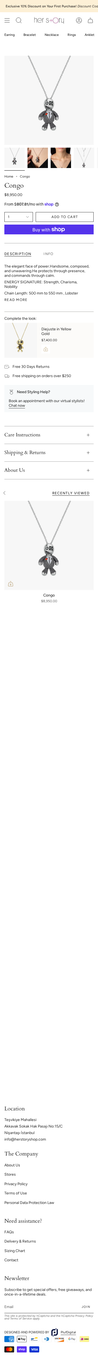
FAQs (9, 1232)
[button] (19, 20)
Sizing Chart (14, 1251)
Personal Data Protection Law (29, 1202)
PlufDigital (68, 1332)
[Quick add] (11, 584)
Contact (11, 1260)
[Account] (79, 20)
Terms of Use (15, 1193)
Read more (16, 300)
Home (8, 176)
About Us (14, 470)
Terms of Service (21, 1318)
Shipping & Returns (24, 452)
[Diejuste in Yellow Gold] (20, 340)
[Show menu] (7, 20)
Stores (10, 1174)
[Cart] (90, 20)
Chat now (17, 405)
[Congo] (49, 545)
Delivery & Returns (20, 1241)
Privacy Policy (15, 1184)
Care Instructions (22, 434)
